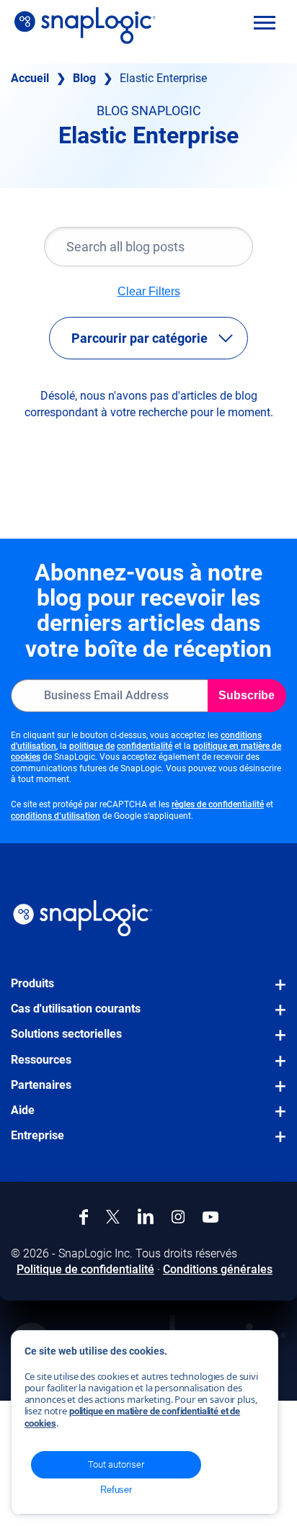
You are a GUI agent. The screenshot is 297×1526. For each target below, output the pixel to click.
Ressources (41, 1060)
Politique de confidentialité (85, 1269)
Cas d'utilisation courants (76, 1008)
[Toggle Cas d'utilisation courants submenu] (276, 1017)
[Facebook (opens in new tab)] (83, 1217)
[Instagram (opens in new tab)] (178, 1216)
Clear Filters (149, 291)
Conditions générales (217, 1269)
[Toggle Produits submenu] (276, 991)
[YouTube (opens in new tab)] (210, 1217)
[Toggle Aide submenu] (276, 1118)
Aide (23, 1110)
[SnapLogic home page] (83, 918)
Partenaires (41, 1085)
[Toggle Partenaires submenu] (276, 1093)
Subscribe (246, 695)
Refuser (116, 1489)
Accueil (30, 78)
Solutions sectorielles (66, 1034)
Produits (32, 983)
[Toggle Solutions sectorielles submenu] (276, 1042)
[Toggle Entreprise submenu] (276, 1143)
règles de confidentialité (218, 804)
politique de (92, 746)
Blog (84, 78)
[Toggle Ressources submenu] (276, 1068)
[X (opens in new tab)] (113, 1217)
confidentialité (144, 746)
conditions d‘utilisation (55, 816)
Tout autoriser (116, 1464)
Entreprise (37, 1135)
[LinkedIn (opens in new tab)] (146, 1216)
